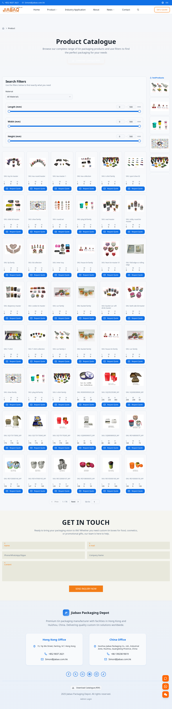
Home (36, 9)
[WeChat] (165, 694)
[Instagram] (96, 674)
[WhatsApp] (165, 686)
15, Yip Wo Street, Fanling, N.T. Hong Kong (56, 646)
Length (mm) (15, 106)
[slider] (9, 111)
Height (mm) (14, 136)
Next (73, 501)
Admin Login (86, 699)
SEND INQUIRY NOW (86, 588)
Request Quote (15, 188)
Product (51, 9)
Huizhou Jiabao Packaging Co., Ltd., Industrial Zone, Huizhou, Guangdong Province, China (118, 647)
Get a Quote (162, 9)
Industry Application (75, 9)
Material (9, 91)
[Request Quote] (165, 678)
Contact (126, 9)
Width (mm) (14, 121)
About (96, 9)
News (109, 9)
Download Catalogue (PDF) (88, 60)
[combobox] (39, 96)
